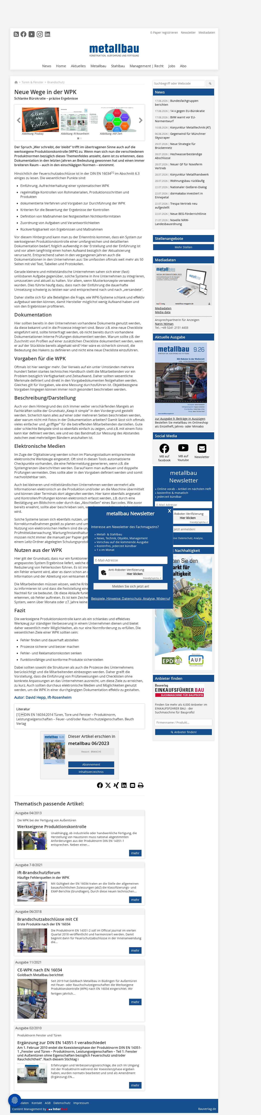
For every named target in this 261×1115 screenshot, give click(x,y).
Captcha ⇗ (152, 578)
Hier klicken (135, 574)
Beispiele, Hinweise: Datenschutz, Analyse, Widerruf (130, 598)
